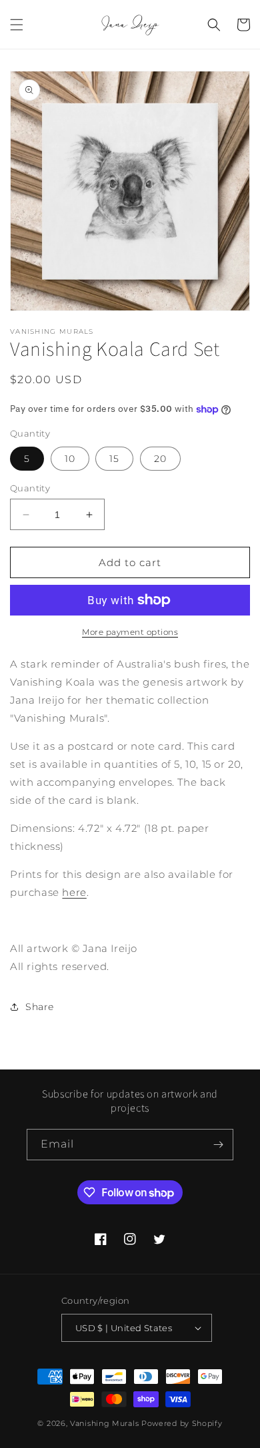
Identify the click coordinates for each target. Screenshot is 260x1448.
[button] (16, 24)
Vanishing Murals (104, 1423)
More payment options (130, 632)
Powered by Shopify (182, 1423)
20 (160, 459)
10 (70, 459)
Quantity (30, 488)
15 (114, 459)
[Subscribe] (218, 1144)
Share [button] (39, 1007)
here (74, 892)
